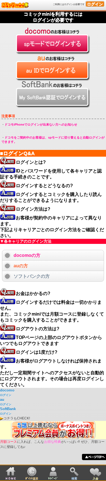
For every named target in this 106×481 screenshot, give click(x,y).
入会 (95, 478)
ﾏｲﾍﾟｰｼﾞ (53, 478)
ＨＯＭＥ (10, 478)
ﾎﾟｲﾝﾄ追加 (31, 478)
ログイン (95, 4)
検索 (74, 478)
